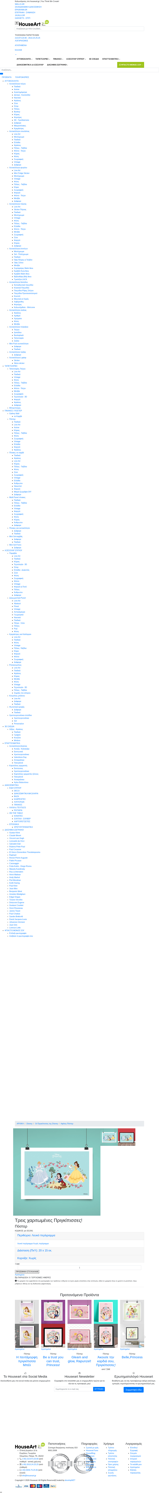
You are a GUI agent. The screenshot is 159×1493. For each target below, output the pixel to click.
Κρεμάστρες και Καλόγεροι (20, 634)
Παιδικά (17, 87)
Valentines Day (20, 757)
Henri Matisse (15, 875)
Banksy (17, 112)
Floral (16, 606)
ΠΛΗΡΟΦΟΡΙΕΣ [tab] (22, 77)
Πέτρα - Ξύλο (19, 623)
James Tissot (14, 911)
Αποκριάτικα (19, 760)
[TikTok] (79, 1030)
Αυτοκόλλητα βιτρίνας (18, 746)
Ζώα (16, 103)
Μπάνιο (17, 740)
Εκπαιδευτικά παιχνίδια (23, 285)
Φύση (16, 156)
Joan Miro (13, 889)
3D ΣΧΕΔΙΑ (94, 59)
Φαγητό (17, 193)
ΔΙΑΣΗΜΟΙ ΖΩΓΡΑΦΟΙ (56, 65)
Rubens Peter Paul (17, 847)
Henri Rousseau (16, 908)
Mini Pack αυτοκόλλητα (18, 344)
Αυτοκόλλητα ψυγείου (18, 168)
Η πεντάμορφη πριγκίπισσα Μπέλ (26, 1361)
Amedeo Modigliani (17, 894)
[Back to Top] (1, 1492)
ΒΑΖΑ (16, 796)
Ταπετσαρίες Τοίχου (17, 369)
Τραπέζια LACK (20, 279)
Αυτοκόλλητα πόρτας (18, 204)
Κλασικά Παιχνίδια (21, 288)
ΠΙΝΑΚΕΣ (57, 59)
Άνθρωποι (18, 483)
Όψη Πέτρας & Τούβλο (23, 260)
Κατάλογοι (90, 1456)
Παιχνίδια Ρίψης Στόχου (24, 291)
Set (15, 721)
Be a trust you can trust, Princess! (53, 1361)
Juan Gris (13, 925)
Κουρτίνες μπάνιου (17, 696)
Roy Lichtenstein (16, 872)
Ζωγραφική (18, 159)
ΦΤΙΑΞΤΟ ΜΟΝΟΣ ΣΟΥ (131, 65)
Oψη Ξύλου (18, 263)
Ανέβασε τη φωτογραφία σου (21, 936)
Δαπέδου (18, 332)
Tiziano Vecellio (15, 900)
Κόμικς (17, 114)
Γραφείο (17, 735)
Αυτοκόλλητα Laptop (17, 358)
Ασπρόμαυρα (19, 612)
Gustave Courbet (16, 905)
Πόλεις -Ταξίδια (20, 648)
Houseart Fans (92, 1450)
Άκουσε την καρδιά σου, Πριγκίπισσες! (106, 1361)
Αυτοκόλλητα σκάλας (18, 310)
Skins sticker (19, 363)
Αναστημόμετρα (20, 92)
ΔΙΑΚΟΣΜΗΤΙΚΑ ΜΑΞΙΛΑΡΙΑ (26, 794)
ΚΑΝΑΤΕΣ (18, 816)
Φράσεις (17, 101)
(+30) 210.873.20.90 (30, 1459)
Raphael (12, 855)
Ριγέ (15, 629)
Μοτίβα (17, 198)
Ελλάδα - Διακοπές (21, 570)
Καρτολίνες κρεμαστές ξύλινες (26, 774)
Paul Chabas (14, 914)
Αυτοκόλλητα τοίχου (17, 84)
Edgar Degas (14, 897)
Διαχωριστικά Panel (17, 598)
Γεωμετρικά (18, 615)
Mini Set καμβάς (16, 536)
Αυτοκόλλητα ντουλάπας (19, 131)
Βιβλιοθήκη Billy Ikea (22, 277)
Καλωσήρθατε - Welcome (24, 307)
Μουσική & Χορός (21, 299)
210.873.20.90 (21, 38)
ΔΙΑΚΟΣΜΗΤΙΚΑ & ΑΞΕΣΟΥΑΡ (30, 65)
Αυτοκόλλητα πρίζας (17, 352)
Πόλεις (17, 109)
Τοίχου (16, 330)
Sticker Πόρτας (20, 210)
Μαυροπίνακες (20, 126)
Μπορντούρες (15, 408)
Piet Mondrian (15, 880)
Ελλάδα (17, 142)
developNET (70, 1480)
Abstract (17, 604)
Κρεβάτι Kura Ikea (21, 271)
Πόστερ (12, 419)
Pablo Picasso (15, 861)
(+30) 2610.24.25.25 (30, 1464)
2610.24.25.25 (34, 38)
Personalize (19, 724)
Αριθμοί (17, 316)
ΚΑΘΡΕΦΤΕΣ (20, 799)
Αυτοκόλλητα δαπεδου (18, 282)
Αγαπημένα (135, 1467)
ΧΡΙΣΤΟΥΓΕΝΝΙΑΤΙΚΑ (23, 827)
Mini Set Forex (15, 545)
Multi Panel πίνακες (17, 497)
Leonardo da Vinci (16, 841)
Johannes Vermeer (17, 922)
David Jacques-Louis (18, 919)
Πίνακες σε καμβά (16, 453)
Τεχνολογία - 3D (20, 397)
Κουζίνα (17, 738)
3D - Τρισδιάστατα (21, 120)
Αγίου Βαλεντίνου (21, 782)
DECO (16, 791)
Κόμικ (16, 187)
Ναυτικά (17, 98)
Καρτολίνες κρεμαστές (18, 766)
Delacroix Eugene (16, 903)
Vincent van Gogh (16, 838)
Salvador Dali (15, 844)
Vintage (17, 162)
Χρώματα (18, 318)
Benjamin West (15, 891)
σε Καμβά (18, 416)
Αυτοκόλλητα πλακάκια (18, 327)
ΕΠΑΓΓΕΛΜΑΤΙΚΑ (110, 59)
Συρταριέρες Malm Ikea (23, 268)
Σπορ (16, 106)
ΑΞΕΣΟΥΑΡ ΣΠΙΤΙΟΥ (75, 59)
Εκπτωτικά (18, 752)
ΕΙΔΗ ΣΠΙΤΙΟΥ (15, 788)
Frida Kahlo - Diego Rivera (20, 866)
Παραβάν (13, 553)
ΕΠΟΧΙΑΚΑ (14, 824)
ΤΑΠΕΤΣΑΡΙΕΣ (42, 59)
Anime (16, 89)
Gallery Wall (14, 413)
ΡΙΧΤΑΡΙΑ (18, 810)
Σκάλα (16, 341)
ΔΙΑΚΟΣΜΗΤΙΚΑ (12, 785)
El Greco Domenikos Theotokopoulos (24, 852)
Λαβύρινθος (19, 302)
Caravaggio (14, 863)
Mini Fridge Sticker (21, 173)
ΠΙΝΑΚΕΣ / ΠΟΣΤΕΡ (13, 411)
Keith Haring (14, 883)
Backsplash (19, 335)
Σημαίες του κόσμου (22, 693)
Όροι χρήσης (113, 1464)
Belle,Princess (132, 1357)
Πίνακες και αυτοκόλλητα (19, 528)
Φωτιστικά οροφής (17, 707)
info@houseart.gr (29, 1476)
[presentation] (15, 1336)
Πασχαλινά (18, 763)
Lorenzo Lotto (15, 928)
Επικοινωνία (91, 1459)
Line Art (17, 134)
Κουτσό (17, 296)
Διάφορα (17, 123)
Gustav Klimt (14, 833)
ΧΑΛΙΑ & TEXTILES (17, 807)
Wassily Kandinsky (17, 869)
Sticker (17, 360)
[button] (36, 1235)
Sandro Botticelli (16, 916)
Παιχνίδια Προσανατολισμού (25, 293)
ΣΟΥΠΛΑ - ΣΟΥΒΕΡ (22, 819)
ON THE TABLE (16, 813)
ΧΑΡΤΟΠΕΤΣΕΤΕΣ (22, 821)
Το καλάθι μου (136, 1464)
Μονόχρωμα (19, 137)
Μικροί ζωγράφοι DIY (22, 492)
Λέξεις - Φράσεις (16, 729)
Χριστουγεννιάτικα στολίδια (20, 715)
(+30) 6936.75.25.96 (29, 1470)
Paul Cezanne (15, 849)
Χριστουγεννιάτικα (21, 718)
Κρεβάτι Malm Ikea (21, 274)
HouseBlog (90, 1453)
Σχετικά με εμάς (92, 1448)
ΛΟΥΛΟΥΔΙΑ (19, 802)
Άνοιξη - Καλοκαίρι (21, 749)
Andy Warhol (14, 877)
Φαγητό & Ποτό (20, 587)
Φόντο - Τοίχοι (20, 151)
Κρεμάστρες (19, 128)
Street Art (18, 486)
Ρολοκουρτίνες (15, 665)
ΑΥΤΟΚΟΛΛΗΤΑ (24, 59)
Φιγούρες (18, 117)
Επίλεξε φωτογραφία (17, 933)
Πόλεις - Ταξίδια (20, 148)
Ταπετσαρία (19, 338)
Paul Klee (13, 886)
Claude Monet (15, 835)
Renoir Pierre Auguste (18, 858)
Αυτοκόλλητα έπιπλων (18, 249)
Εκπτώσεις (18, 768)
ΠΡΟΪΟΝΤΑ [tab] (7, 77)
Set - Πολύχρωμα (21, 254)
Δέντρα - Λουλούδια (22, 95)
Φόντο (16, 581)
